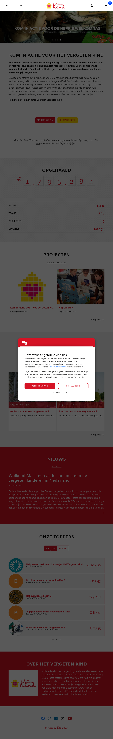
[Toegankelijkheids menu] (110, 3)
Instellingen (73, 386)
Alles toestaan (40, 386)
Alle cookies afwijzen (56, 392)
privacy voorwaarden (57, 367)
